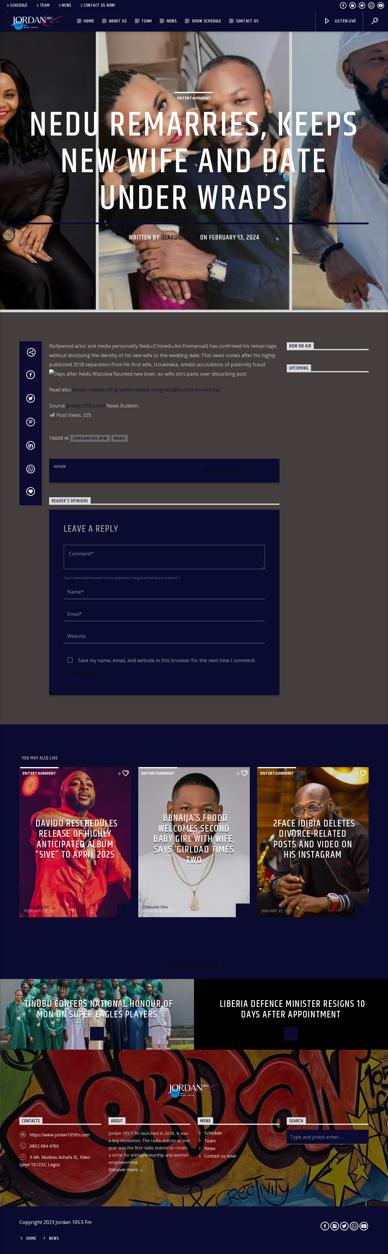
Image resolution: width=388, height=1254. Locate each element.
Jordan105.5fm (90, 438)
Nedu (120, 438)
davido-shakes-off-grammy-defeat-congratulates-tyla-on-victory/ (146, 389)
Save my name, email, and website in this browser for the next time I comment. (167, 660)
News (67, 5)
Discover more (124, 1169)
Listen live (345, 21)
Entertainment (194, 98)
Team (45, 5)
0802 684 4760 (44, 1146)
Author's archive (221, 470)
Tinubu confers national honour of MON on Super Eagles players (98, 1009)
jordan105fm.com (85, 405)
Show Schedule (206, 21)
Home (89, 21)
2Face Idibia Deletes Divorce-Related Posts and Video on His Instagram (314, 839)
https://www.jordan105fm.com (60, 1135)
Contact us (247, 21)
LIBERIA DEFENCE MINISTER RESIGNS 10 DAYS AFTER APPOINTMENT (293, 1009)
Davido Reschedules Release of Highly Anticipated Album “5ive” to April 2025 (76, 839)
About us (118, 21)
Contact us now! (99, 5)
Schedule (19, 5)
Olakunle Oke (180, 237)
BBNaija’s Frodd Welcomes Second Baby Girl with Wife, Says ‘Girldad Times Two (194, 839)
